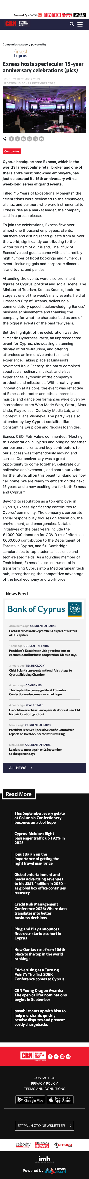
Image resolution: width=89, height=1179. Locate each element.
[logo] (17, 24)
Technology (35, 665)
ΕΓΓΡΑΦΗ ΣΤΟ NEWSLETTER (41, 1126)
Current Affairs (43, 626)
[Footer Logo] (33, 1056)
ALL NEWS (17, 768)
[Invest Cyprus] (21, 54)
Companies (11, 151)
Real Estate (34, 705)
